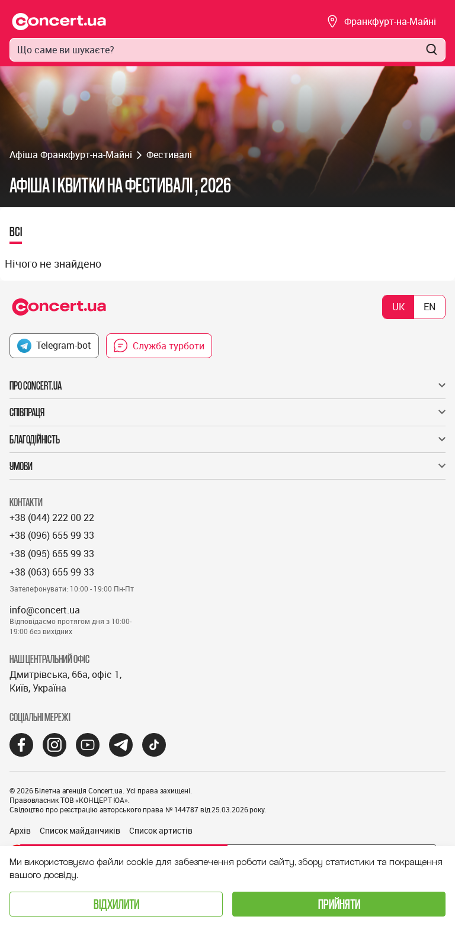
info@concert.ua (44, 609)
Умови (21, 466)
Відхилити (116, 903)
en (429, 306)
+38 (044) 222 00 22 (51, 517)
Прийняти (339, 903)
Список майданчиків (80, 830)
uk (398, 306)
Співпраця (26, 412)
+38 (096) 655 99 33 (51, 535)
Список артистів (161, 830)
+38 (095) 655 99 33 (51, 553)
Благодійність (34, 439)
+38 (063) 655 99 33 (51, 571)
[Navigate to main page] (59, 21)
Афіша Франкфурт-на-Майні (70, 154)
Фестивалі (169, 154)
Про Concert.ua (35, 385)
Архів (20, 830)
